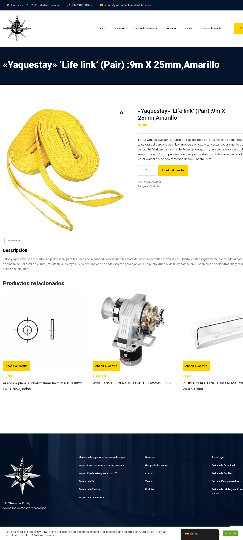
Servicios (120, 28)
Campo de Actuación (145, 28)
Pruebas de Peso (88, 481)
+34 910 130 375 (82, 5)
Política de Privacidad (223, 465)
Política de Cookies (222, 473)
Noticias (149, 489)
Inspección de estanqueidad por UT (98, 473)
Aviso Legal (218, 457)
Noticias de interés (211, 28)
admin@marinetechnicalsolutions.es (128, 5)
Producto (155, 186)
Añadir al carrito (173, 170)
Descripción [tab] (13, 240)
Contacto (171, 28)
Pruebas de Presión (89, 489)
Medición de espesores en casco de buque (102, 457)
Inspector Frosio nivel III (91, 497)
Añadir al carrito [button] (17, 366)
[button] (121, 113)
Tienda (188, 28)
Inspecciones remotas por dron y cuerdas (101, 465)
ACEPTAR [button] (230, 533)
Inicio (103, 28)
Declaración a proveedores (226, 481)
